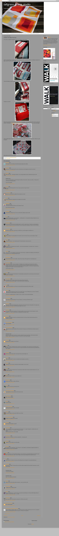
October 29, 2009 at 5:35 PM (10, 403)
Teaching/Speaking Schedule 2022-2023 (16, 33)
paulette (7, 186)
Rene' (7, 216)
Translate (54, 110)
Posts (53, 114)
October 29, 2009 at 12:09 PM (10, 269)
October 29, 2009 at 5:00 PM (10, 398)
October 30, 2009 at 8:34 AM (10, 443)
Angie (7, 368)
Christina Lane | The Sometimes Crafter (12, 508)
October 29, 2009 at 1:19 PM (10, 324)
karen (7, 374)
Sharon (7, 491)
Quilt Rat (7, 173)
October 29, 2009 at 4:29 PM (10, 387)
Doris (6, 345)
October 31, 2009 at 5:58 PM (10, 472)
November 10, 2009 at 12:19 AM (10, 511)
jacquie (50, 37)
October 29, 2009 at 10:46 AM (10, 183)
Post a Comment (7, 513)
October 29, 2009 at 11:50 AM (10, 231)
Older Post (38, 515)
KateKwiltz (7, 352)
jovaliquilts (7, 211)
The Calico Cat (8, 192)
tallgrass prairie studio (17, 4)
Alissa (7, 385)
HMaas (7, 239)
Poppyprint (7, 303)
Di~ (6, 234)
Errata (28, 33)
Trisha (7, 272)
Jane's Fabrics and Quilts (10, 390)
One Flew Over (8, 435)
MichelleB (7, 162)
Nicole (7, 401)
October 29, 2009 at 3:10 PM (10, 377)
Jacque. (7, 363)
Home (4, 33)
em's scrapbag (8, 298)
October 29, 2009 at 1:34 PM (10, 349)
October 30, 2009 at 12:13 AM (10, 438)
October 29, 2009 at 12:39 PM (10, 295)
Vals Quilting (8, 427)
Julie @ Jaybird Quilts (9, 417)
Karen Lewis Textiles (9, 503)
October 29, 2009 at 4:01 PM (10, 382)
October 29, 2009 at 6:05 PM (10, 414)
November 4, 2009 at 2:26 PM (10, 505)
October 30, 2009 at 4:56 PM (10, 449)
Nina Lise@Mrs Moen (9, 327)
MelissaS (7, 446)
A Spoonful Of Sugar (9, 406)
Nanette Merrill (8, 486)
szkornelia (7, 464)
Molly (6, 452)
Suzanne (7, 290)
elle (6, 458)
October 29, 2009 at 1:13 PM (10, 319)
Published (7, 33)
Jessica (7, 251)
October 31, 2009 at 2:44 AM (10, 467)
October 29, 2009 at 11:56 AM (10, 254)
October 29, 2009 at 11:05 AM (10, 200)
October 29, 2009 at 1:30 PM (10, 337)
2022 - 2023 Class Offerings (35, 33)
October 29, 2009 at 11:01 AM (10, 195)
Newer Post (5, 515)
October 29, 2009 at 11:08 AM (10, 208)
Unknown (7, 316)
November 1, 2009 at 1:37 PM (10, 483)
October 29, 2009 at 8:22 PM (10, 419)
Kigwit (7, 198)
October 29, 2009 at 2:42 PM (10, 371)
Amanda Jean (8, 229)
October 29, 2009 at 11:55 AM (10, 248)
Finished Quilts (8, 158)
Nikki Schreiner (8, 257)
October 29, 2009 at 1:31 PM (10, 342)
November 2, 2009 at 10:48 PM (10, 500)
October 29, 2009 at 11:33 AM (10, 226)
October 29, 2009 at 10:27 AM (10, 170)
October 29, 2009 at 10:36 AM (10, 175)
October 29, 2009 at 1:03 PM (10, 313)
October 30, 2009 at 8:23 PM (10, 461)
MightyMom (7, 203)
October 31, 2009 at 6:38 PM (10, 478)
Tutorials (25, 33)
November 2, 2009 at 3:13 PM (10, 488)
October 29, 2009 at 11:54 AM (10, 242)
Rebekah (7, 441)
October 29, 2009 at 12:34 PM (10, 287)
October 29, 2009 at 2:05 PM (10, 360)
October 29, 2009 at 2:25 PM (10, 365)
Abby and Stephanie (9, 322)
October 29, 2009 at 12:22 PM (10, 282)
